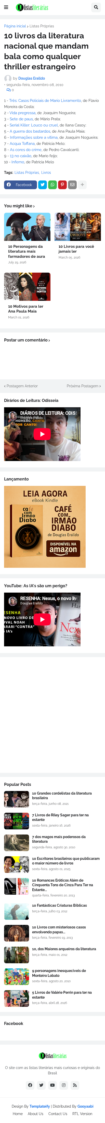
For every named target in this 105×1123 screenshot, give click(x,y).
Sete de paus (21, 119)
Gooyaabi (85, 1106)
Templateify (40, 1106)
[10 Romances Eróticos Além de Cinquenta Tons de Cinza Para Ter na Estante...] (16, 886)
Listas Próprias (42, 26)
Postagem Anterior (22, 386)
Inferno (17, 162)
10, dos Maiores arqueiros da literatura (64, 949)
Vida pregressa (22, 113)
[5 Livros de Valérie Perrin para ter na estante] (16, 998)
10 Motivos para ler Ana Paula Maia (25, 309)
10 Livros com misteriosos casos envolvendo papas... (59, 929)
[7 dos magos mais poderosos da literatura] (16, 843)
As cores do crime (26, 149)
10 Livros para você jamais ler (76, 249)
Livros (46, 172)
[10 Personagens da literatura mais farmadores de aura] (27, 227)
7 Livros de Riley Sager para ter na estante (60, 817)
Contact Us (57, 1114)
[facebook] (30, 1085)
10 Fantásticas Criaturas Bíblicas (59, 905)
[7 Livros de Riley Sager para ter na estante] (16, 821)
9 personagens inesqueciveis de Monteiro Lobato (59, 973)
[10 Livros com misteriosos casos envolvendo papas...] (16, 933)
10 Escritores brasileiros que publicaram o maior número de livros (66, 861)
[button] (6, 7)
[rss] (75, 1085)
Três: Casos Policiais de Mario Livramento (45, 100)
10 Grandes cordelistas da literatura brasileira (62, 795)
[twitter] (41, 1085)
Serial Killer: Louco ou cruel (34, 125)
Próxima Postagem (82, 386)
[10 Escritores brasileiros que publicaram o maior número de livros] (16, 864)
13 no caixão (20, 156)
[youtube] (52, 1085)
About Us (35, 1114)
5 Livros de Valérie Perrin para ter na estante (62, 994)
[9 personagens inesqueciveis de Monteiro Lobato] (16, 976)
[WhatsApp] (52, 184)
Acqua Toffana (22, 143)
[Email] (72, 184)
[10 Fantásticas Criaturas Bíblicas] (16, 911)
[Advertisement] (52, 715)
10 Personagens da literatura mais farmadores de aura (26, 251)
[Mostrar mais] (82, 184)
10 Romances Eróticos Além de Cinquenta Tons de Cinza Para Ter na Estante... (62, 885)
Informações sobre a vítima (34, 137)
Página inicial (15, 26)
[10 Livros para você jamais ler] (78, 227)
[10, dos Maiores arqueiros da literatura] (16, 955)
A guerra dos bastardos (30, 131)
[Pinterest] (62, 184)
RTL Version (82, 1114)
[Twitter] (42, 184)
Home (18, 1114)
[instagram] (63, 1085)
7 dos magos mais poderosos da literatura (59, 839)
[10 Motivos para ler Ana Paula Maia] (27, 287)
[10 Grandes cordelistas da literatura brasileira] (16, 799)
